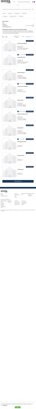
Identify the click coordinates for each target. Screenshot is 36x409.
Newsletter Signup (31, 193)
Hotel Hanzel (20, 169)
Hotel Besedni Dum (21, 141)
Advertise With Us (17, 194)
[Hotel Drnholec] (9, 162)
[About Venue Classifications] (24, 54)
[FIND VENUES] (32, 2)
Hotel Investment (17, 204)
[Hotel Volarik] (9, 107)
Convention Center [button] (13, 16)
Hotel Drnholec (20, 155)
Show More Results (18, 181)
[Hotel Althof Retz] (9, 64)
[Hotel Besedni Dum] (9, 148)
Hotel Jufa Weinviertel (22, 114)
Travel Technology (17, 202)
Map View (6, 36)
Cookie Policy (5, 405)
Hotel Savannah (21, 72)
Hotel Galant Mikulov (22, 43)
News (1, 193)
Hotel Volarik (20, 100)
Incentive (2, 207)
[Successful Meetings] (7, 191)
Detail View (2, 36)
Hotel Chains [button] (24, 13)
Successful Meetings (6, 1)
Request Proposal (29, 54)
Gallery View (4, 36)
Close (18, 407)
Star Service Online (24, 202)
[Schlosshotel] (9, 134)
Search (34, 2)
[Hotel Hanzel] (9, 176)
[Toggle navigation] (14, 2)
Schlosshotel (20, 127)
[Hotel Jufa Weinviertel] (9, 121)
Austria (18, 5)
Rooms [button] (4, 13)
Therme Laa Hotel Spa (28, 25)
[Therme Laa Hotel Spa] (9, 93)
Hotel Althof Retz (21, 57)
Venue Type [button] (10, 13)
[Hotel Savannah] (9, 79)
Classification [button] (17, 13)
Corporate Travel (17, 203)
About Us (16, 193)
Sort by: (23, 36)
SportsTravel (9, 202)
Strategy (2, 194)
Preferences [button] (5, 16)
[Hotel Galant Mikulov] (9, 50)
